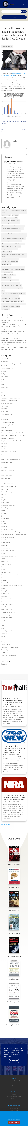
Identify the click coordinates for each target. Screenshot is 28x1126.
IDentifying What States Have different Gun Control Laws (13, 266)
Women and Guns (5, 309)
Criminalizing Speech (7, 425)
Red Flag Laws (15, 296)
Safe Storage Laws (5, 301)
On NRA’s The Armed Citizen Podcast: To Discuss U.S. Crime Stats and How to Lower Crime (13, 334)
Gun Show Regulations (6, 264)
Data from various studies (7, 243)
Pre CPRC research (6, 217)
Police (3, 569)
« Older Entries (5, 824)
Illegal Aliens (4, 500)
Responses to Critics (16, 298)
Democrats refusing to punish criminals (12, 433)
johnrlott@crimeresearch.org (14, 1096)
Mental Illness (18, 285)
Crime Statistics (5, 419)
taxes (2, 628)
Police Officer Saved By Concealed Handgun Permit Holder (13, 293)
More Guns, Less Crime (6, 288)
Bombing (3, 379)
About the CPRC (14, 217)
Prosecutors (4, 580)
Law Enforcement (6, 524)
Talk (2, 625)
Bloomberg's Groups (15, 220)
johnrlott (7, 706)
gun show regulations (7, 484)
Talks (24, 303)
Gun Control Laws (6, 473)
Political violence (6, 572)
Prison (3, 577)
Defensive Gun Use (6, 430)
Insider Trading (5, 502)
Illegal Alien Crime (5, 269)
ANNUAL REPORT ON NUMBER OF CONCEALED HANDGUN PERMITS (14, 211)
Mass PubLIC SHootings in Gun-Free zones (10, 280)
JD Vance (3, 510)
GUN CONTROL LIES (6, 261)
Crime (3, 417)
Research (4, 596)
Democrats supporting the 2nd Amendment (13, 435)
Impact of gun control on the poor (17, 269)
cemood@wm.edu (14, 1110)
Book (2, 382)
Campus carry (5, 387)
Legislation (4, 526)
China (3, 395)
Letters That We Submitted (8, 529)
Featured (12, 42)
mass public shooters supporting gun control (13, 534)
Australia (3, 371)
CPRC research (15, 215)
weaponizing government (8, 655)
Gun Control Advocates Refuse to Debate (10, 259)
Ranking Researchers (7, 591)
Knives (3, 521)
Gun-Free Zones (14, 261)
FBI (2, 454)
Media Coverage (5, 542)
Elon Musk (4, 446)
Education (4, 443)
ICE (2, 497)
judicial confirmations (7, 516)
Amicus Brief (5, 361)
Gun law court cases (6, 481)
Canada (3, 390)
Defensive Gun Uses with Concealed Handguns (11, 246)
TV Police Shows (5, 644)
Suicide (3, 620)
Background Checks (6, 220)
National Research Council (8, 556)
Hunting (3, 494)
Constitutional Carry (18, 241)
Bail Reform (4, 376)
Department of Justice (7, 438)
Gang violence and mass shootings (10, 459)
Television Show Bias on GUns (8, 306)
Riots (2, 601)
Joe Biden (4, 513)
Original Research (6, 564)
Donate (14, 17)
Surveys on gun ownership (16, 303)
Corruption (4, 409)
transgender (4, 642)
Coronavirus (4, 406)
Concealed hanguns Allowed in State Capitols (11, 231)
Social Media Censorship (8, 612)
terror (3, 636)
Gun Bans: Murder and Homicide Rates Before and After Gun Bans (13, 255)
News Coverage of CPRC (17, 288)
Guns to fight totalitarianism (9, 486)
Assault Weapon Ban (7, 368)
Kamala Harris (5, 518)
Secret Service (5, 607)
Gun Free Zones (5, 478)
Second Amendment (7, 604)
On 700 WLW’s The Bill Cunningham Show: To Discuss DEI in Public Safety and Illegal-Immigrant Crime (13, 327)
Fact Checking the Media (7, 251)
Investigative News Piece (8, 505)
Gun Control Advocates (7, 470)
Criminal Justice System (8, 422)
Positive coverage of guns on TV (10, 575)
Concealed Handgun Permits (9, 400)
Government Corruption (8, 462)
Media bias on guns (15, 282)
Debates (22, 243)
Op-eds (3, 290)
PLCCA (3, 567)
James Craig (4, 508)
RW (5, 754)
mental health (5, 545)
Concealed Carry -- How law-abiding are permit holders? (13, 225)
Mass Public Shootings (6, 277)
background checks (6, 374)
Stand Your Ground (6, 303)
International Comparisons (7, 272)
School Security (14, 301)
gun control (4, 467)
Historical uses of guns (7, 492)
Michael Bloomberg (6, 548)
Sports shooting (5, 615)
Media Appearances (6, 282)
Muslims (3, 553)
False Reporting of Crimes (8, 451)
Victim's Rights (5, 650)
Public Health (5, 583)
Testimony (17, 306)
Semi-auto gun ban (6, 609)
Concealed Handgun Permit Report (11, 398)
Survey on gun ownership (7, 46)
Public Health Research (6, 296)
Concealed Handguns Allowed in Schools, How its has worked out (12, 234)
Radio (3, 588)
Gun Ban (3, 465)
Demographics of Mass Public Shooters (10, 249)
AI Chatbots (4, 358)
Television (4, 634)
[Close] (26, 1112)
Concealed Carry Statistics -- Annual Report (10, 223)
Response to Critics (6, 599)
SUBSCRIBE (14, 1061)
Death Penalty (16, 243)
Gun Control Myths (6, 476)
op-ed (3, 558)
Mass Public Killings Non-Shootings (9, 274)
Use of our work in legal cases (9, 647)
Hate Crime (4, 489)
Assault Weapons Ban (6, 215)
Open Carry (4, 561)
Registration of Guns (6, 298)
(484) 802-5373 (14, 1098)
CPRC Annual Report (7, 414)
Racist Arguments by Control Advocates (12, 585)
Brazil (3, 384)
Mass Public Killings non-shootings (10, 532)
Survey (3, 623)
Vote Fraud (4, 652)
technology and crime (7, 631)
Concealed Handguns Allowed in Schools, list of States (12, 228)
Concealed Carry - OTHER (7, 241)
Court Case (4, 411)
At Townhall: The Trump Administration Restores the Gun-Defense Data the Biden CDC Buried (13, 320)
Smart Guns (20, 301)
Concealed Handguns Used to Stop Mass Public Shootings (13, 238)
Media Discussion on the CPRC (8, 285)
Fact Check (4, 449)
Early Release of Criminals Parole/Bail (11, 441)
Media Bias (4, 540)
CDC (2, 392)
